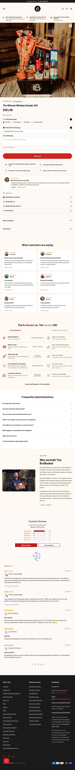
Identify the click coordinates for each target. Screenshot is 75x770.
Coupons (6, 741)
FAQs (4, 710)
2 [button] (35, 664)
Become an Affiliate (9, 734)
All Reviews (6, 745)
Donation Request (9, 731)
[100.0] (36, 556)
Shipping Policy (8, 697)
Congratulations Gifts (36, 714)
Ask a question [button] (49, 545)
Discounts (6, 738)
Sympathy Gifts (34, 697)
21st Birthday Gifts (35, 686)
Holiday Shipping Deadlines (11, 693)
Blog (4, 704)
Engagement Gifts (35, 710)
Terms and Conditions (10, 727)
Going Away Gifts (34, 707)
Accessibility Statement (10, 721)
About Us (6, 700)
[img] (8, 571)
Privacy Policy (7, 724)
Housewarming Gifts (35, 700)
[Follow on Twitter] (9, 756)
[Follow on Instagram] (13, 756)
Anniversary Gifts (34, 704)
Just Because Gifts (35, 724)
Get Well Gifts (33, 693)
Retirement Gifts (34, 690)
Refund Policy (7, 717)
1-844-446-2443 (60, 693)
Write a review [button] (26, 545)
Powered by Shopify (20, 763)
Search (5, 707)
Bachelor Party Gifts (35, 717)
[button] (7, 101)
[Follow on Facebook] (4, 756)
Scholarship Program (9, 714)
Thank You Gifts (34, 721)
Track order (6, 690)
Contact (5, 686)
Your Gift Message (8, 136)
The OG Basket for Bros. (10, 748)
